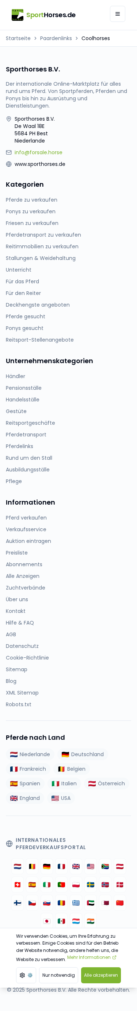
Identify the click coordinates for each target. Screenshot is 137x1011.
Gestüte (16, 411)
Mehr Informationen (89, 957)
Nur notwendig (58, 975)
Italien (69, 783)
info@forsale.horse (38, 152)
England (30, 798)
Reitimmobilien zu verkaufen (42, 246)
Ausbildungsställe (28, 469)
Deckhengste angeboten (38, 304)
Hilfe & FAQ (20, 622)
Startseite (18, 38)
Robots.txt (18, 704)
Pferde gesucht (25, 316)
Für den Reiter (23, 293)
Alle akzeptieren (101, 975)
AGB (11, 634)
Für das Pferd (22, 281)
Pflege (14, 481)
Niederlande (35, 754)
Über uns (17, 599)
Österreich (111, 783)
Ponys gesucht (24, 328)
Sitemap (16, 669)
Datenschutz (22, 646)
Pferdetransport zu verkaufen (43, 234)
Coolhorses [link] (95, 38)
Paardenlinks (56, 38)
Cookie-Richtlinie (27, 657)
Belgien (76, 769)
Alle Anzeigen (22, 576)
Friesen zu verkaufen (32, 223)
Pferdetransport (26, 434)
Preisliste (17, 552)
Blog (11, 681)
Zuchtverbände (25, 587)
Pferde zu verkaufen (31, 199)
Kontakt (16, 611)
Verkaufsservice (26, 529)
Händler (15, 376)
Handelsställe (22, 399)
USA (66, 798)
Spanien (30, 783)
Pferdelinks (19, 446)
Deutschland (87, 754)
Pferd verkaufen (26, 517)
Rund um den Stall (29, 458)
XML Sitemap (22, 692)
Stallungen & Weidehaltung (41, 258)
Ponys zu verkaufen (31, 211)
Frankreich (33, 769)
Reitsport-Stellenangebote (40, 339)
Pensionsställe (24, 388)
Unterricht (18, 269)
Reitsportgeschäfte (30, 423)
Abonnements (24, 564)
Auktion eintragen (28, 541)
